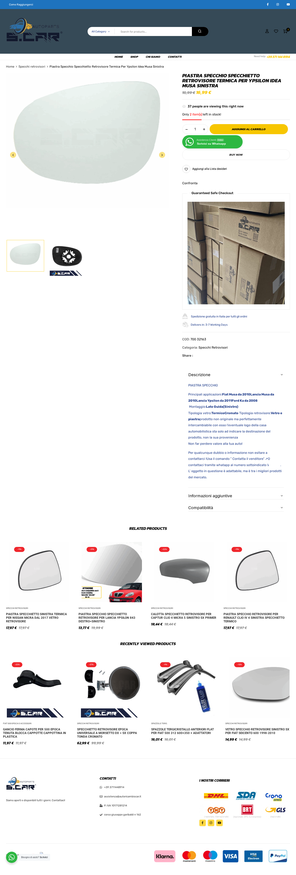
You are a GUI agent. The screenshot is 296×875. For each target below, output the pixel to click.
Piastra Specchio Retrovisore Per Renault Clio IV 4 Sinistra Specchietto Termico (254, 617)
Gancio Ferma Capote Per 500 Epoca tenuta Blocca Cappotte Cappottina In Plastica (34, 733)
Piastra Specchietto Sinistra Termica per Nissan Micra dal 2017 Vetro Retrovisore (36, 617)
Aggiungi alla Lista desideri (209, 169)
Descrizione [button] (199, 374)
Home (10, 66)
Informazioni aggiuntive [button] (210, 495)
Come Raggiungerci (21, 4)
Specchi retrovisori (32, 66)
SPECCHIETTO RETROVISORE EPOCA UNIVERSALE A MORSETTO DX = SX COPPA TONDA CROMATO (107, 733)
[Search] (200, 31)
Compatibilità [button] (200, 507)
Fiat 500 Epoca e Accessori (17, 723)
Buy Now (236, 154)
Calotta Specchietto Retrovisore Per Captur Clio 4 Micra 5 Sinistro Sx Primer (183, 616)
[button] (285, 31)
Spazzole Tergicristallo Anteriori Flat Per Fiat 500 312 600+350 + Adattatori (182, 731)
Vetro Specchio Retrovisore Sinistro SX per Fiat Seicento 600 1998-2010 (257, 731)
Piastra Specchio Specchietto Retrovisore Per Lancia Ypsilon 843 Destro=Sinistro (107, 617)
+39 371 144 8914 (278, 56)
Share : (187, 355)
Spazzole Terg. (159, 723)
